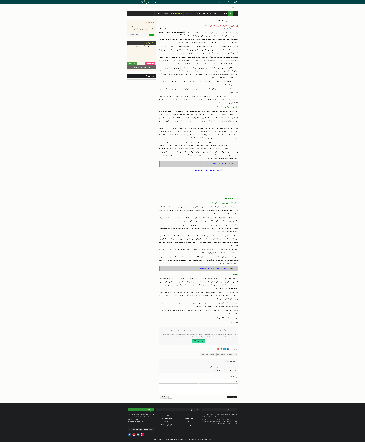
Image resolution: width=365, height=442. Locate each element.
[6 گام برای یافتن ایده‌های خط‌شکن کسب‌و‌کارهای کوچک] (198, 182)
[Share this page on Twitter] (224, 349)
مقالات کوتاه (220, 21)
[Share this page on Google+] (217, 349)
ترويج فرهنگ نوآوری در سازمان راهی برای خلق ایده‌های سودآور (214, 268)
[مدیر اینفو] (235, 8)
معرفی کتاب (189, 425)
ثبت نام (221, 2)
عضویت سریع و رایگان (198, 341)
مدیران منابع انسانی (232, 354)
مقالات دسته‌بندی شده (166, 418)
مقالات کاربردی (189, 418)
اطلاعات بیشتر (149, 63)
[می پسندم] (160, 28)
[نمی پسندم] (165, 28)
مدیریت (227, 21)
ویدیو (197, 13)
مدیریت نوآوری (204, 354)
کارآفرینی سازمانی (221, 354)
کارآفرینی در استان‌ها (166, 425)
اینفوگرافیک (188, 13)
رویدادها (216, 13)
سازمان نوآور (212, 354)
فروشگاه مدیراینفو (176, 13)
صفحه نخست (234, 21)
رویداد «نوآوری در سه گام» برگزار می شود (226, 370)
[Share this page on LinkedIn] (221, 349)
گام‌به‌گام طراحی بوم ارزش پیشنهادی (141, 67)
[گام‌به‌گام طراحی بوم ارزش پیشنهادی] (141, 57)
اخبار (224, 13)
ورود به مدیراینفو (232, 2)
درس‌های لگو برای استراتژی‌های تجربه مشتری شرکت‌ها (222, 367)
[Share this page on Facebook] (228, 349)
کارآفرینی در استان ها (161, 13)
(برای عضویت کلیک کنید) (218, 424)
